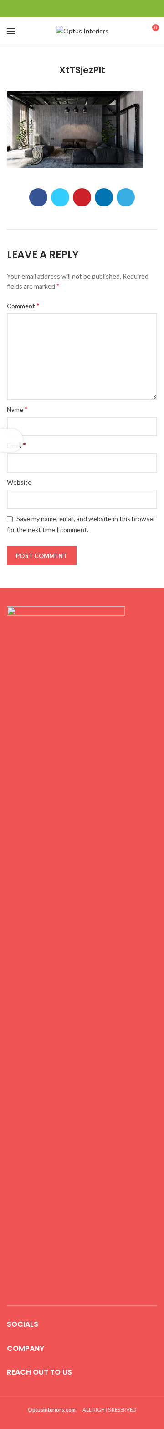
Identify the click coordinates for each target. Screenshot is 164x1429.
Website (19, 482)
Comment (23, 305)
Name (17, 409)
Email (16, 445)
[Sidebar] (11, 440)
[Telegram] (105, 9)
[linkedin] (93, 9)
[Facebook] (59, 9)
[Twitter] (71, 9)
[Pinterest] (82, 9)
